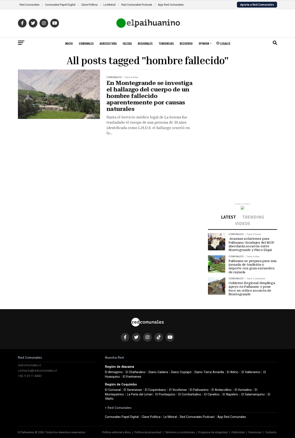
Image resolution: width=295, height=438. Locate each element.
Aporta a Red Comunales (257, 4)
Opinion (204, 43)
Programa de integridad (213, 432)
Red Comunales (29, 4)
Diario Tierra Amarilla (209, 372)
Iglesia (127, 43)
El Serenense (133, 390)
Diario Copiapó (181, 372)
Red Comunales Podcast (136, 4)
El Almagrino (114, 372)
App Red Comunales (171, 4)
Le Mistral (109, 4)
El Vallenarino (251, 372)
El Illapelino (230, 394)
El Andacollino (222, 390)
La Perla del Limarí (139, 394)
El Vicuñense (178, 390)
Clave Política (89, 4)
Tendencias (166, 43)
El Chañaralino (136, 372)
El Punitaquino (165, 394)
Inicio (69, 43)
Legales (225, 43)
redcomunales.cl (29, 365)
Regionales (145, 43)
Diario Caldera (158, 372)
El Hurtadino (243, 390)
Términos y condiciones (180, 432)
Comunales (86, 43)
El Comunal (113, 390)
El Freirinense (132, 377)
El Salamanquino (253, 394)
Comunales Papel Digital (60, 4)
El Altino (232, 372)
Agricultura (108, 43)
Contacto (271, 432)
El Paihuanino (199, 390)
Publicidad (238, 432)
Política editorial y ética (116, 432)
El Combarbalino (189, 394)
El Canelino (212, 394)
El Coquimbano (155, 390)
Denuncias (255, 432)
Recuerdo (186, 43)
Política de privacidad (148, 432)
